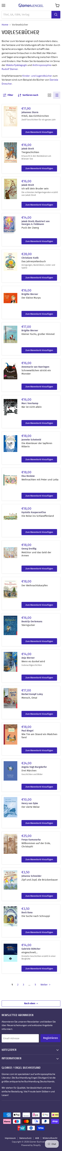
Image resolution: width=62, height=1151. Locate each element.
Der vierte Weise (30, 806)
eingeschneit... (29, 952)
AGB (37, 1138)
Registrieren (50, 1038)
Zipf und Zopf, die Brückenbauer (39, 879)
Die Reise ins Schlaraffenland (37, 515)
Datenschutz (25, 1138)
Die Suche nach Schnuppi (35, 916)
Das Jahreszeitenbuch (33, 261)
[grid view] (49, 95)
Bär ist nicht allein (31, 406)
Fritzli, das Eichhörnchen (35, 115)
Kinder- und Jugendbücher (37, 75)
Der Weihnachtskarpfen (34, 585)
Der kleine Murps (31, 297)
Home (5, 24)
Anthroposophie (41, 64)
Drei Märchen (29, 770)
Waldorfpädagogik (16, 64)
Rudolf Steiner (10, 68)
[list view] (56, 95)
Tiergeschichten (30, 152)
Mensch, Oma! (29, 697)
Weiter (44, 984)
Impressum (10, 1138)
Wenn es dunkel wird (33, 661)
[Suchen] (55, 14)
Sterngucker (28, 625)
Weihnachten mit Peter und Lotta (39, 479)
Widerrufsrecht (50, 1138)
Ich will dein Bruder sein (35, 188)
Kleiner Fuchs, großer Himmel (38, 334)
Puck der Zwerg (30, 227)
